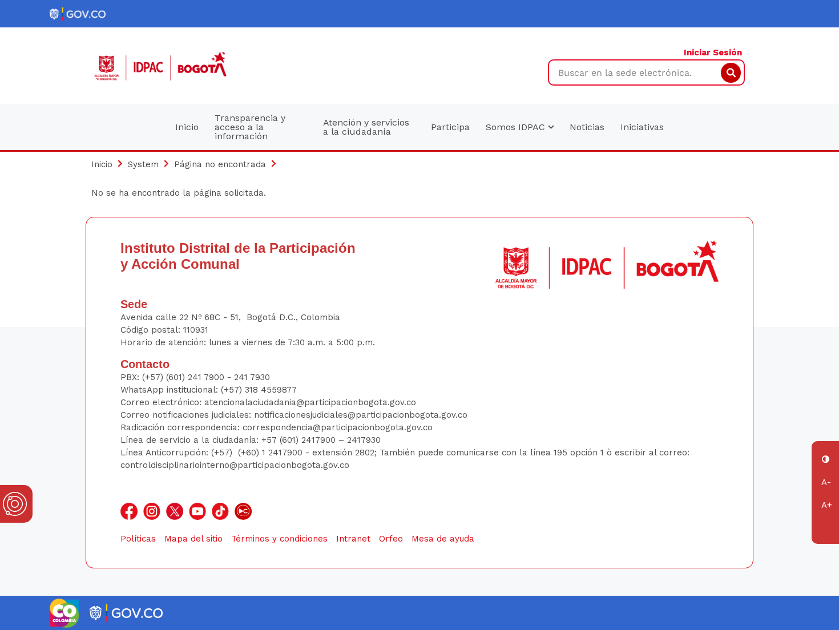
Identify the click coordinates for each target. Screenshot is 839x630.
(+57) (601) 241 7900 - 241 (195, 377)
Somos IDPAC (517, 127)
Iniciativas (642, 127)
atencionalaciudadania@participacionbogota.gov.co (311, 402)
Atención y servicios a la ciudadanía (366, 127)
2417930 (364, 440)
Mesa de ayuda (443, 539)
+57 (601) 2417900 (299, 440)
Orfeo (391, 539)
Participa (450, 127)
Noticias (587, 127)
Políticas (138, 539)
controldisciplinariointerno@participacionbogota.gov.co (234, 465)
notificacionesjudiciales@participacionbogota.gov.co (360, 415)
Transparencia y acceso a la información (250, 127)
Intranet (353, 539)
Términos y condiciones (279, 539)
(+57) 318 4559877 (259, 390)
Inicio (187, 127)
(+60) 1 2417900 (271, 452)
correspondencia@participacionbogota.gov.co (339, 427)
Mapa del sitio (193, 539)
